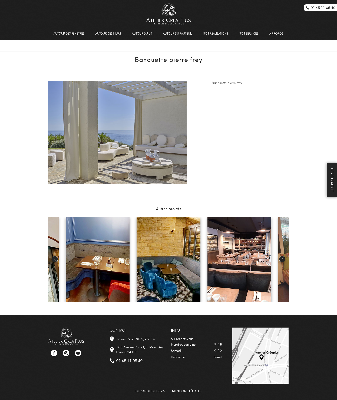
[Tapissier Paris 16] (168, 14)
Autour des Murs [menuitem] (108, 33)
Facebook (54, 353)
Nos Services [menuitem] (248, 33)
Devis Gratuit (332, 180)
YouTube (78, 353)
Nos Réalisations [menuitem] (215, 33)
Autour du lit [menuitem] (142, 33)
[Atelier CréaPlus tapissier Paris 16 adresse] (260, 355)
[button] (282, 259)
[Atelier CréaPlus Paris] (66, 336)
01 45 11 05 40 (129, 361)
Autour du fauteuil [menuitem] (177, 33)
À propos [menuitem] (276, 33)
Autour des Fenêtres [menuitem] (69, 33)
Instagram (66, 353)
